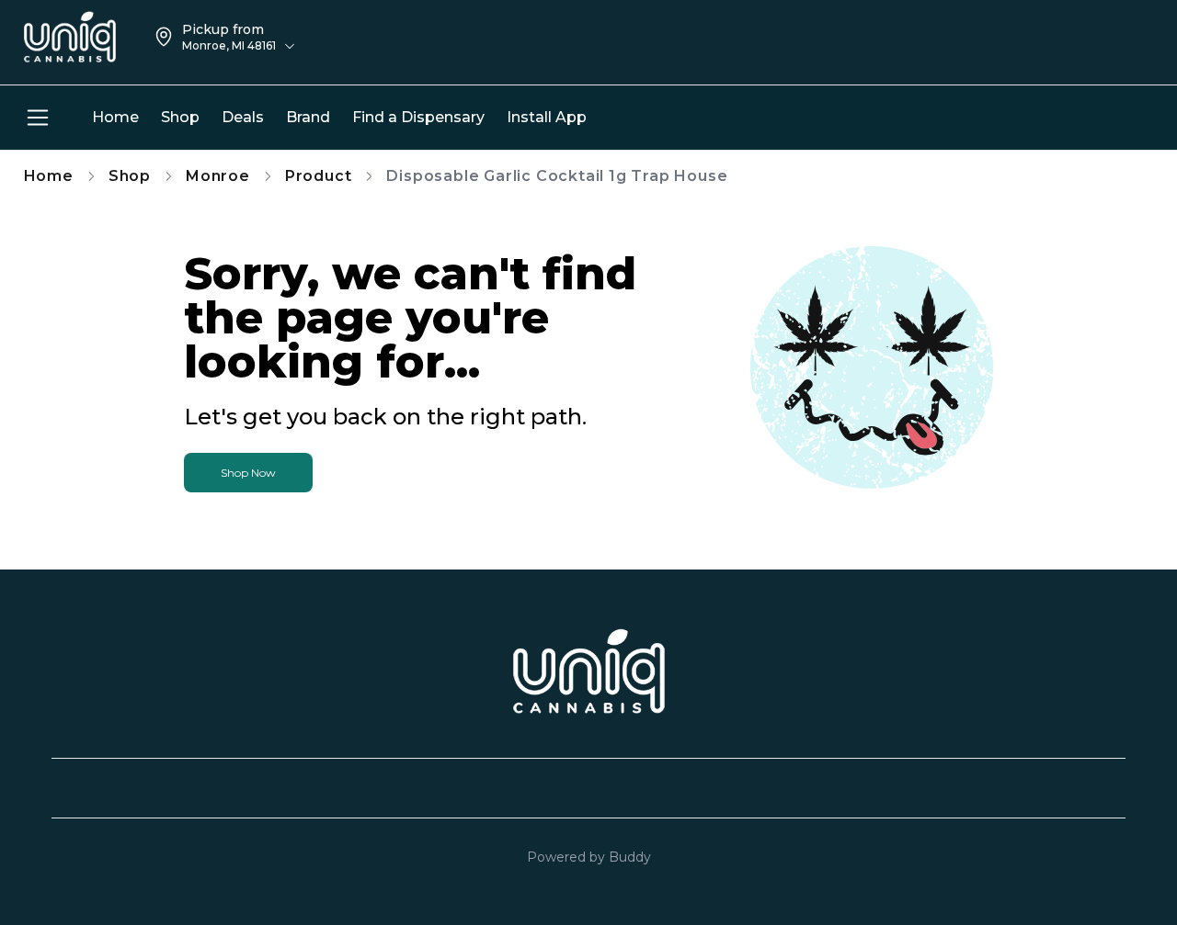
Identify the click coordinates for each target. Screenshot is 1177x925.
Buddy (630, 857)
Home (49, 176)
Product (318, 176)
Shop (130, 176)
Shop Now (248, 472)
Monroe (218, 176)
